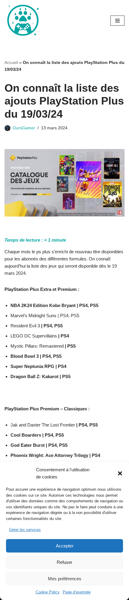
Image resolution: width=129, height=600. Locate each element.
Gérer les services (25, 529)
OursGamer (24, 128)
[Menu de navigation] (117, 21)
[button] (120, 473)
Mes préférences (64, 578)
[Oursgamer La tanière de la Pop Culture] (22, 20)
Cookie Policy (48, 592)
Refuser (64, 562)
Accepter (65, 545)
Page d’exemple (77, 592)
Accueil (11, 62)
